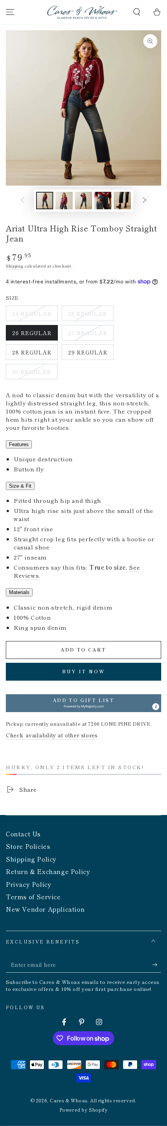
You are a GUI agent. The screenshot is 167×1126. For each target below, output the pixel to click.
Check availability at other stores (51, 735)
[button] (137, 12)
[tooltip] (155, 706)
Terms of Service (33, 896)
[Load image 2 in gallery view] (64, 200)
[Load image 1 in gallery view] (44, 200)
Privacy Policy (28, 884)
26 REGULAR (32, 335)
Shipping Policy (31, 859)
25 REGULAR (87, 315)
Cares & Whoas (68, 1100)
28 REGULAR (32, 354)
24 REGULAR (32, 315)
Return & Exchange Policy (48, 871)
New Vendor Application (45, 909)
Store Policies (28, 846)
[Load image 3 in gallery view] (83, 200)
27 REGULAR (88, 335)
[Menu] (10, 12)
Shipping (15, 266)
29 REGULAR (88, 354)
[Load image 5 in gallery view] (122, 200)
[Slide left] (22, 200)
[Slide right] (144, 200)
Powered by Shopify (83, 1110)
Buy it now (83, 671)
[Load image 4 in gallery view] (102, 200)
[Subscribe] (156, 964)
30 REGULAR (31, 373)
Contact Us (23, 833)
